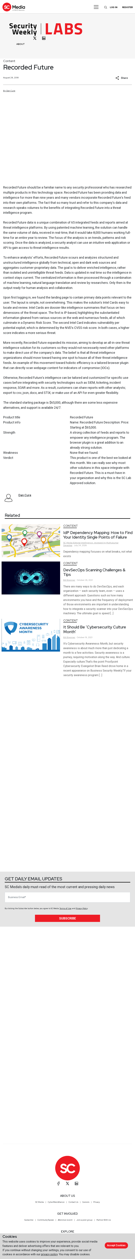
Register (127, 7)
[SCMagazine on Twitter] (67, 1183)
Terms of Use (65, 908)
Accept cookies (116, 1245)
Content (9, 61)
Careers (85, 1202)
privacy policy (49, 1254)
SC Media (39, 1202)
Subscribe (67, 918)
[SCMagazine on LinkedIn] (76, 1183)
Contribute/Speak (45, 1220)
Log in (113, 7)
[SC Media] (13, 7)
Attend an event (65, 1220)
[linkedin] (44, 38)
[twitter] (35, 38)
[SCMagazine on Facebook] (58, 1183)
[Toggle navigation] (96, 7)
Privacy (96, 1202)
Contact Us (73, 1202)
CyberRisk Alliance (56, 1202)
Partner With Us (104, 1220)
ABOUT (20, 44)
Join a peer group (84, 1220)
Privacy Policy (82, 908)
